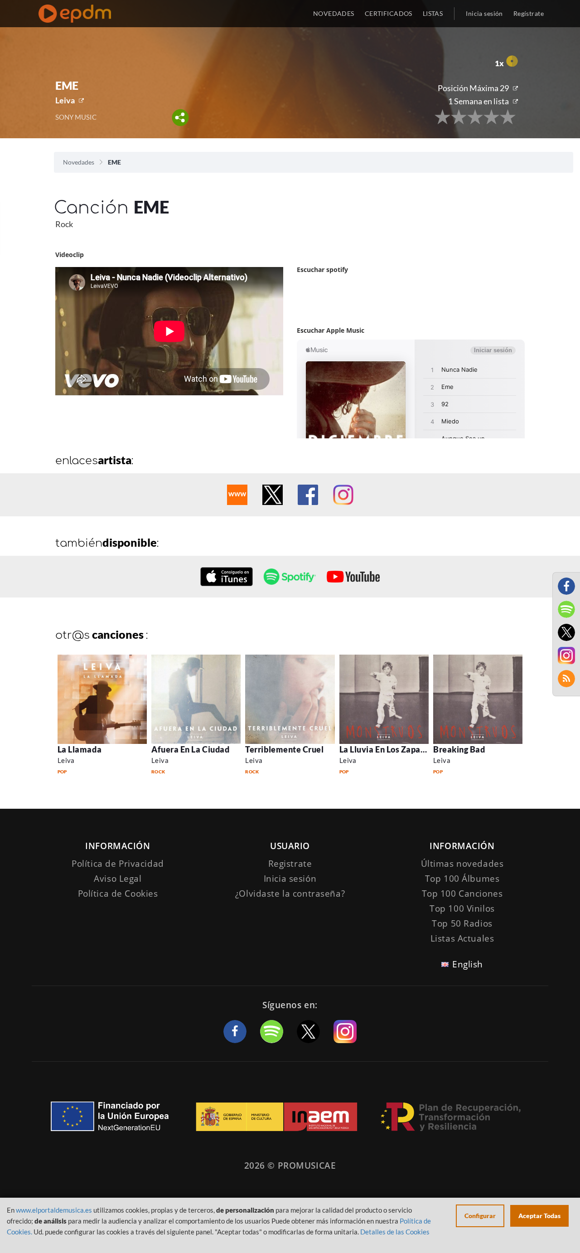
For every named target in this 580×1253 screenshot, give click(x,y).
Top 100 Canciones (462, 893)
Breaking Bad (459, 749)
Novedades (78, 162)
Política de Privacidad (118, 863)
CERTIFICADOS (388, 13)
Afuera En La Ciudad (190, 749)
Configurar (480, 1215)
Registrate (290, 863)
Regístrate (528, 13)
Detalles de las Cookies (395, 1232)
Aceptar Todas (539, 1215)
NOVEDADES (333, 13)
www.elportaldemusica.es (54, 1210)
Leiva (65, 100)
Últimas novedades (462, 863)
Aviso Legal (117, 878)
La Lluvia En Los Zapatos (386, 749)
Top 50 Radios (462, 923)
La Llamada (80, 749)
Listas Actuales (462, 938)
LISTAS (433, 13)
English (467, 964)
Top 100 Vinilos (462, 908)
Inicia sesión (484, 13)
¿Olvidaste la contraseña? (290, 893)
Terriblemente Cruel (284, 749)
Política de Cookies (118, 893)
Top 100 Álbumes (462, 878)
